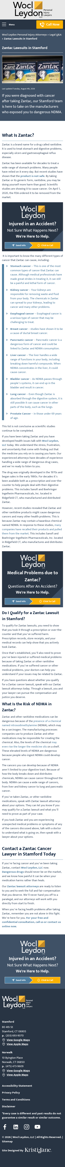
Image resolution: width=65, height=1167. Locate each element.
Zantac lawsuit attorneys (23, 886)
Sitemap (7, 1141)
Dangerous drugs (13, 872)
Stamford (8, 1021)
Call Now (53, 24)
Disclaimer (8, 1106)
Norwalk (7, 1052)
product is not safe (32, 176)
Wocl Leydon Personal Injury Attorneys (24, 35)
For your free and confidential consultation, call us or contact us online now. (31, 922)
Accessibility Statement (17, 1086)
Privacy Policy (11, 1093)
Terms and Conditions (16, 1100)
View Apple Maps (17, 1044)
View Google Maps (18, 1040)
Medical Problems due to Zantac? (32, 576)
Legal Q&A (56, 35)
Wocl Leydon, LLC (32, 867)
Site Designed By (13, 1150)
